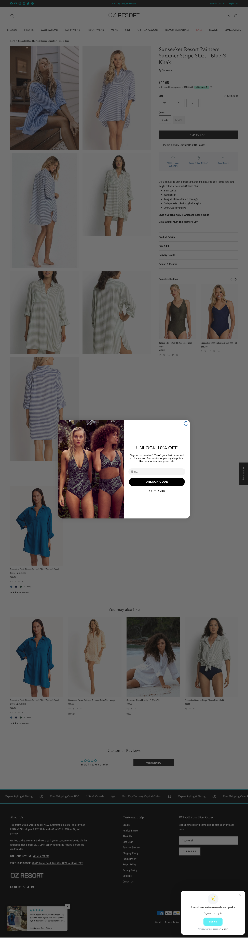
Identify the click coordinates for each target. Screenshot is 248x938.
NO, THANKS (157, 491)
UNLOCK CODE (157, 481)
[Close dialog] (186, 423)
